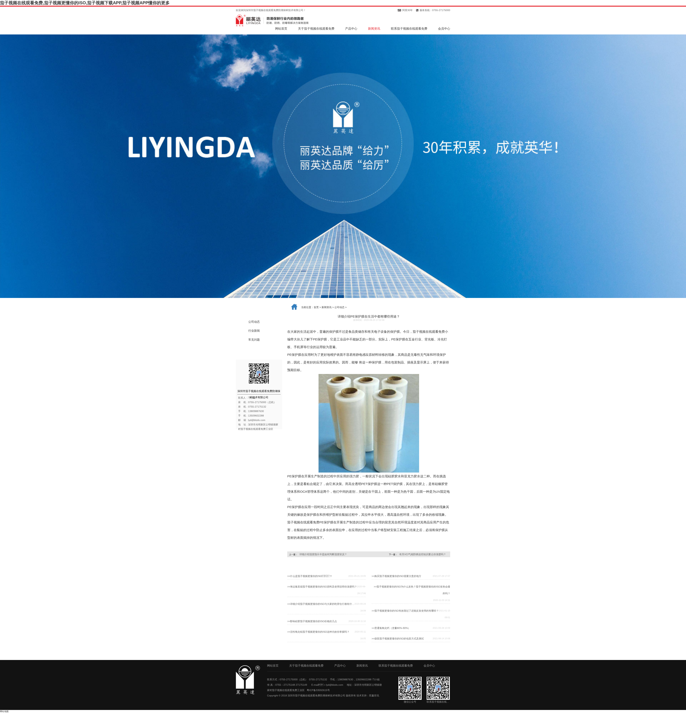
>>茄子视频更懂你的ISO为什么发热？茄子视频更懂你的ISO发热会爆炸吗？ (412, 590)
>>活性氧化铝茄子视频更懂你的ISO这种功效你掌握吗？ (318, 631)
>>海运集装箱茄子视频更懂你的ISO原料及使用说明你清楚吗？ (322, 586)
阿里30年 (407, 10)
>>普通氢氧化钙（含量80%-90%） (391, 628)
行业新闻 (254, 330)
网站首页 (281, 28)
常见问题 (254, 339)
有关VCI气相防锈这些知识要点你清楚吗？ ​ (423, 554)
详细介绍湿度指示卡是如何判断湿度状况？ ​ (323, 554)
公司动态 (254, 321)
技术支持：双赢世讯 (368, 695)
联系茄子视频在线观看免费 (409, 28)
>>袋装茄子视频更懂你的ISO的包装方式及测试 (398, 638)
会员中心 (444, 28)
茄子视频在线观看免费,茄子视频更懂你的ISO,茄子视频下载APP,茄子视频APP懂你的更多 (85, 2)
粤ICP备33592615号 (318, 690)
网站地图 (4, 711)
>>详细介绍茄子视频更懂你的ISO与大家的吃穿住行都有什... (320, 603)
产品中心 (351, 28)
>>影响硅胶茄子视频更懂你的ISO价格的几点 (312, 621)
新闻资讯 (374, 28)
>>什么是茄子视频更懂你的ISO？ (309, 576)
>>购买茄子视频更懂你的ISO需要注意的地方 (396, 576)
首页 (316, 307)
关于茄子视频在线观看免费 (316, 28)
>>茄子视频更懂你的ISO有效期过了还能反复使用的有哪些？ (405, 610)
